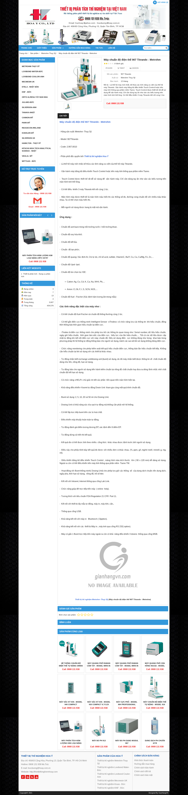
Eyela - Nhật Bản (30, 87)
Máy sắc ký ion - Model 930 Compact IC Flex (98, 703)
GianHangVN (163, 793)
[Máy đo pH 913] (99, 726)
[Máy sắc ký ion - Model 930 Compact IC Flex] (99, 687)
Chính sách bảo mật (143, 775)
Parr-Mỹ (26, 123)
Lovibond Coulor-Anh (33, 77)
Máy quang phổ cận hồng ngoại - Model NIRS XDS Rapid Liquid (154, 665)
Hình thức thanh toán (143, 760)
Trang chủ (26, 48)
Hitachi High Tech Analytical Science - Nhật (36, 149)
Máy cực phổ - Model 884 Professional (126, 703)
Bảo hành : (114, 81)
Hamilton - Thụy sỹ (31, 143)
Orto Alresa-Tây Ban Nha (35, 97)
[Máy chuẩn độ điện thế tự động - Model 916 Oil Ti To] (155, 687)
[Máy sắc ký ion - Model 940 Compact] (71, 687)
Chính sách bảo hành (144, 768)
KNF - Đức (26, 92)
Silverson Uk (28, 138)
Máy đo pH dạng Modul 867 (126, 742)
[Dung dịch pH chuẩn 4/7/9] (155, 726)
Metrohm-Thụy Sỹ (31, 66)
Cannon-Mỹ (27, 118)
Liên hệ (111, 48)
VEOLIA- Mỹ (27, 156)
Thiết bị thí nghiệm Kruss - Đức (111, 784)
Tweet (122, 68)
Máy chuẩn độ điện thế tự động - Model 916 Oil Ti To (154, 704)
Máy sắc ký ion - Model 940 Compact (70, 703)
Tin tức (99, 48)
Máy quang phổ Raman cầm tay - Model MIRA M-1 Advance (127, 665)
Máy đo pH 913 (99, 741)
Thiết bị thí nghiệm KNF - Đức (110, 788)
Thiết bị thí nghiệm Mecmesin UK (112, 781)
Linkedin (135, 68)
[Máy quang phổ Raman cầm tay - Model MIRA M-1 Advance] (127, 649)
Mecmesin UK (28, 82)
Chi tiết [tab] (63, 116)
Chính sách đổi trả (142, 771)
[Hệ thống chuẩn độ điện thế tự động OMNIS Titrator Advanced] (71, 649)
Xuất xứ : (115, 78)
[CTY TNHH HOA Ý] (94, 44)
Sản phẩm (57, 48)
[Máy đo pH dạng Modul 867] (127, 726)
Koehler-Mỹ (28, 133)
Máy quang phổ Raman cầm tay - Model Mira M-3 (99, 665)
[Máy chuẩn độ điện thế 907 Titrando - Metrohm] (80, 79)
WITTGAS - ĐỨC (29, 161)
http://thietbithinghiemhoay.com (44, 772)
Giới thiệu (42, 48)
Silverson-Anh (29, 107)
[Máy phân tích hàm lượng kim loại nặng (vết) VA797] (37, 236)
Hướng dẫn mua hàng (79, 48)
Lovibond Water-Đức (32, 71)
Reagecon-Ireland (31, 128)
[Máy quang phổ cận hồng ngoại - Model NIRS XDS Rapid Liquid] (155, 649)
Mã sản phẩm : (113, 74)
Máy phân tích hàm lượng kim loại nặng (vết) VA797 (37, 256)
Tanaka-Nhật (28, 112)
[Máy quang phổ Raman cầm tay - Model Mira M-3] (99, 649)
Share (109, 68)
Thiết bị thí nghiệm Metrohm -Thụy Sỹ (91, 599)
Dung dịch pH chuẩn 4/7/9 (155, 742)
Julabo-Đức (28, 102)
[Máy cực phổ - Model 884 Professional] (127, 687)
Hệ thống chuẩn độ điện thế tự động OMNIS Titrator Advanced (71, 665)
